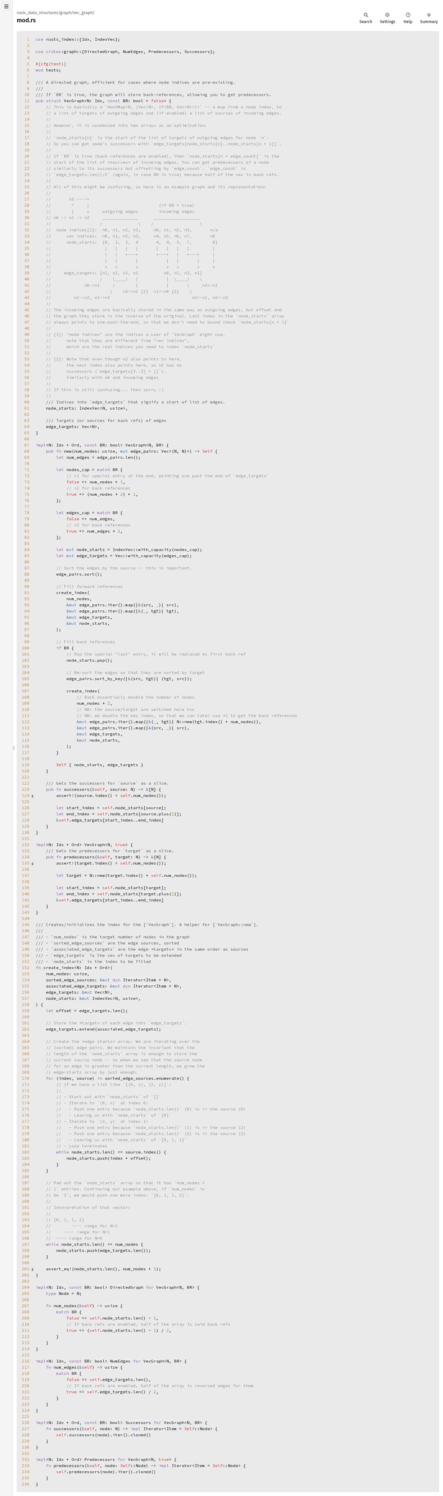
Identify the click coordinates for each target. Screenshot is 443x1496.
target (115, 875)
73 (26, 481)
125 (25, 801)
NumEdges (133, 51)
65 (26, 432)
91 (26, 592)
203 (25, 1281)
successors (82, 1434)
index (211, 721)
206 (25, 1299)
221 (25, 1391)
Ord (75, 445)
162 (25, 1029)
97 (26, 629)
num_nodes (101, 481)
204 (25, 1287)
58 (26, 389)
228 (25, 1434)
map (129, 604)
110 (25, 709)
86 (26, 561)
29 (26, 211)
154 (25, 979)
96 (26, 623)
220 (25, 1385)
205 (25, 1293)
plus (164, 813)
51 (26, 346)
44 (26, 303)
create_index (71, 592)
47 (26, 322)
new (188, 721)
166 (25, 1053)
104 (25, 672)
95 (26, 617)
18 (26, 143)
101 (25, 654)
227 (25, 1428)
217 (25, 1367)
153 (25, 973)
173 (25, 1096)
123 (25, 789)
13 (26, 113)
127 (25, 813)
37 (26, 260)
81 (26, 531)
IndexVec (105, 39)
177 (25, 1121)
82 (26, 537)
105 (25, 678)
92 (26, 598)
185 (25, 1170)
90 (26, 586)
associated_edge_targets (126, 1029)
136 (25, 869)
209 (25, 1318)
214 (25, 1348)
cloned (138, 1434)
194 (25, 1225)
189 (25, 1195)
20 (26, 156)
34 (26, 242)
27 (26, 199)
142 (25, 906)
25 (26, 186)
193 (25, 1219)
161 (25, 1022)
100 (25, 647)
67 (26, 445)
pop (101, 660)
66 (26, 438)
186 (25, 1176)
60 (26, 401)
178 (25, 1127)
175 (25, 1108)
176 (25, 1115)
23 (26, 174)
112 (25, 721)
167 (25, 1059)
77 (26, 506)
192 (25, 1213)
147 (25, 936)
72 (26, 475)
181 (25, 1145)
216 (25, 1361)
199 (25, 1256)
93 (26, 604)
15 (26, 125)
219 (25, 1379)
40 (26, 279)
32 (26, 229)
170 (25, 1078)
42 (26, 291)
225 (25, 1416)
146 (25, 930)
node (102, 1434)
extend (87, 1029)
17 (26, 137)
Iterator (133, 979)
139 (25, 887)
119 (25, 764)
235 (25, 1477)
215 (25, 1354)
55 (26, 371)
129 (25, 826)
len (129, 457)
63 (26, 420)
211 (25, 1330)
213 (25, 1342)
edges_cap (175, 555)
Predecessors (163, 51)
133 (25, 850)
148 (25, 943)
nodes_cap (185, 549)
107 (25, 690)
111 (25, 715)
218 (25, 1373)
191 (25, 1207)
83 (26, 543)
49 (26, 334)
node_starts (93, 623)
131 (25, 838)
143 (25, 912)
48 (26, 328)
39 (26, 272)
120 (25, 770)
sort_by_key (109, 678)
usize (116, 408)
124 (25, 795)
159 (25, 1010)
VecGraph (74, 100)
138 (25, 881)
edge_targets (94, 617)
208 (25, 1311)
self (107, 807)
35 (26, 248)
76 (26, 500)
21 (26, 162)
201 (25, 1268)
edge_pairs (110, 457)
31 (26, 223)
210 (25, 1324)
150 (25, 955)
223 (25, 1404)
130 (25, 832)
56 (26, 377)
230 (25, 1447)
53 (26, 358)
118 (25, 758)
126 (25, 807)
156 (25, 992)
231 (25, 1453)
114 (25, 733)
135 (25, 863)
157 (25, 998)
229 (25, 1440)
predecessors (84, 1471)
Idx (85, 39)
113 (25, 727)
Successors (197, 51)
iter (112, 604)
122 (25, 783)
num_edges (101, 518)
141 (25, 899)
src (170, 604)
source (153, 807)
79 (26, 518)
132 (25, 844)
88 (26, 574)
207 (25, 1305)
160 (25, 1016)
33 (26, 235)
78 (26, 512)
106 (25, 684)
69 (26, 457)
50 (26, 340)
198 (25, 1250)
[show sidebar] (6, 6)
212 (25, 1336)
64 (26, 426)
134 (25, 856)
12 (26, 106)
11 (26, 100)
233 (25, 1465)
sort (89, 574)
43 (26, 297)
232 (25, 1459)
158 (25, 1004)
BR (158, 445)
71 (26, 469)
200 (25, 1262)
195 (25, 1231)
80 (26, 524)
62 (26, 414)
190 (25, 1201)
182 (25, 1152)
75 (26, 494)
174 (25, 1102)
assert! (65, 795)
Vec (85, 426)
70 (26, 463)
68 (26, 451)
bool (138, 100)
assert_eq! (59, 1268)
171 (25, 1084)
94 (26, 611)
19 (26, 149)
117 (25, 752)
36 (26, 254)
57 (26, 383)
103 (25, 666)
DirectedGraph (101, 51)
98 (26, 635)
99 (26, 641)
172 (25, 1090)
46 (26, 315)
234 (25, 1471)
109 (25, 703)
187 (25, 1182)
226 (25, 1422)
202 (25, 1274)
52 (26, 352)
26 (26, 192)
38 (26, 266)
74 (26, 488)
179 (25, 1133)
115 (25, 740)
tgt (170, 611)
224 (25, 1410)
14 (26, 119)
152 (25, 967)
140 (25, 893)
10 (26, 94)
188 (25, 1188)
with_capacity (155, 549)
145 (25, 924)
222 (25, 1397)
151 (25, 961)
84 (26, 549)
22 (26, 168)
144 (25, 918)
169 (25, 1072)
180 (25, 1139)
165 (25, 1047)
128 (25, 820)
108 (25, 697)
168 (25, 1065)
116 (25, 746)
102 (25, 660)
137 (25, 875)
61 (26, 408)
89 (26, 580)
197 (25, 1244)
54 (26, 365)
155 (25, 986)
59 (26, 395)
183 (25, 1158)
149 (25, 949)
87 (26, 567)
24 (26, 180)
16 (26, 131)
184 (25, 1164)
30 (26, 217)
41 (26, 285)
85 (26, 555)
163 (25, 1035)
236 (25, 1484)
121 (25, 777)
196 (25, 1238)
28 (26, 205)
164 (25, 1041)
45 (26, 309)
